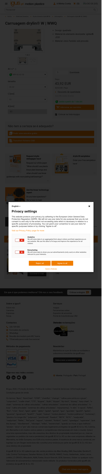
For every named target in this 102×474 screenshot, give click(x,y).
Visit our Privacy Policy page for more (28, 231)
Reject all (40, 263)
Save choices (51, 269)
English (15, 206)
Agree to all (62, 263)
